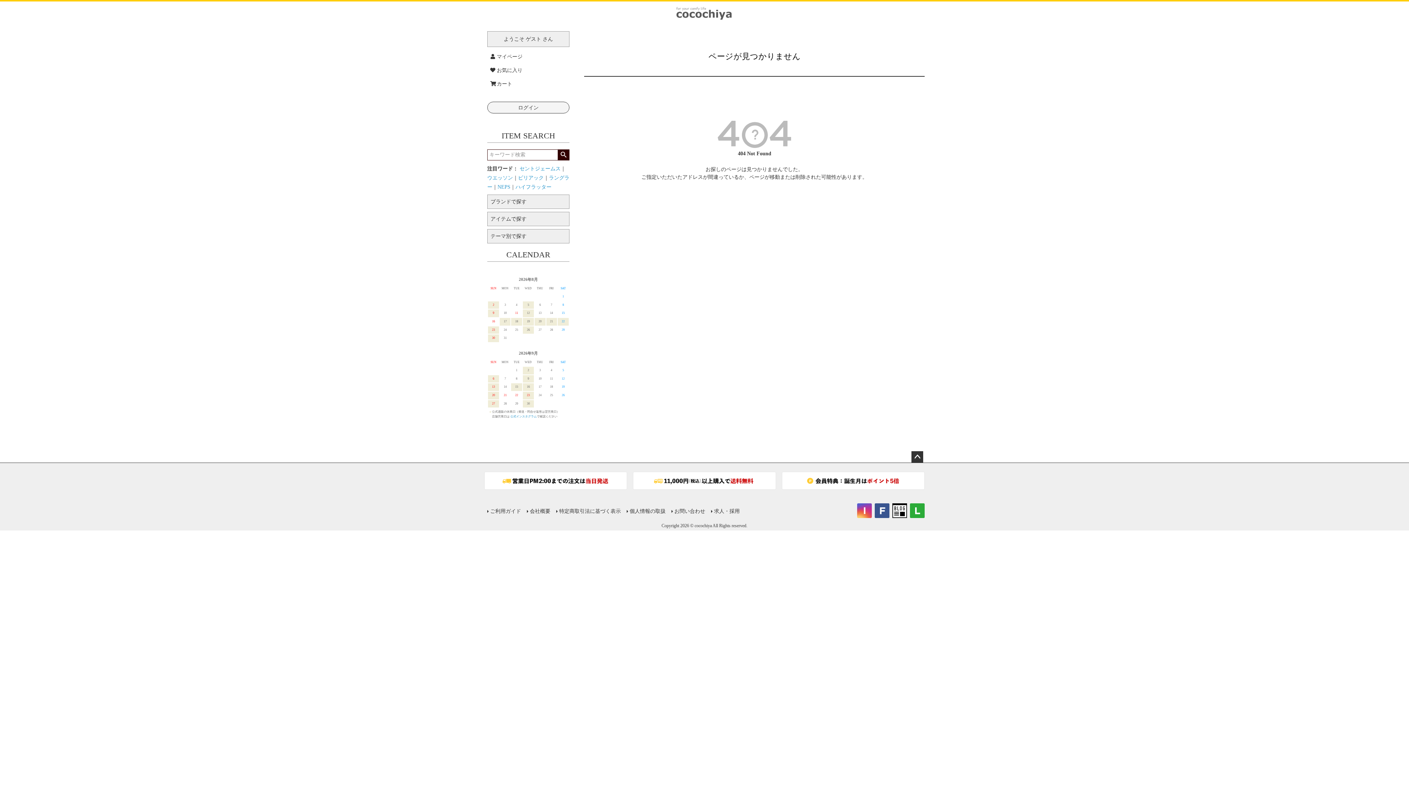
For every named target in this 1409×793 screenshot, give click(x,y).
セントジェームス (540, 168)
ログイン (528, 108)
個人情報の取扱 (648, 511)
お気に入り (510, 70)
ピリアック (531, 178)
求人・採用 (727, 511)
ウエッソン (500, 178)
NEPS (504, 187)
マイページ (510, 56)
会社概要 (540, 511)
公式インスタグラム (523, 416)
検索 (563, 155)
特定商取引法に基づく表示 (590, 511)
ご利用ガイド (505, 511)
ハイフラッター (533, 187)
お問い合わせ (689, 511)
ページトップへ (917, 457)
